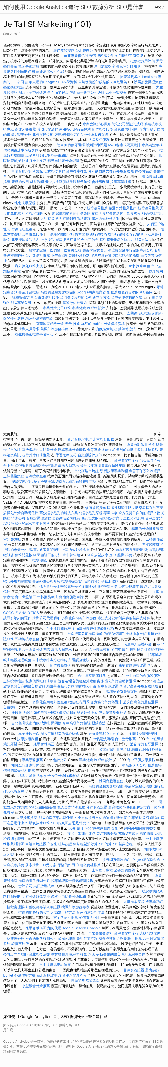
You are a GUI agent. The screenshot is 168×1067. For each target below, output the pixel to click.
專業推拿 (110, 513)
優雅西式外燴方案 (106, 218)
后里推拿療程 (43, 239)
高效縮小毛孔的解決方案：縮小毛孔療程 (70, 513)
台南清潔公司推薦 (81, 633)
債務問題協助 (25, 555)
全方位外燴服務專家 (63, 775)
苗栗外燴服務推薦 (54, 329)
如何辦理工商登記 (129, 55)
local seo (149, 76)
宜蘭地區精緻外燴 (50, 323)
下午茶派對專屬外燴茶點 (70, 255)
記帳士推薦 (133, 938)
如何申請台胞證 (123, 649)
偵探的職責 (145, 833)
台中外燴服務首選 (94, 134)
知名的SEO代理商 (110, 633)
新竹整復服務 (102, 129)
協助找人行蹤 (85, 686)
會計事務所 (100, 182)
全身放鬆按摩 (98, 555)
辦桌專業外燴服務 (72, 450)
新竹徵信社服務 (20, 229)
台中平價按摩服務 (141, 760)
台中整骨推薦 (126, 739)
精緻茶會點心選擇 (60, 686)
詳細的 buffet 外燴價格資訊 (103, 323)
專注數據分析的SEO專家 (115, 833)
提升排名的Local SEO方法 (127, 239)
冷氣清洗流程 (103, 739)
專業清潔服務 (152, 145)
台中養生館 (71, 555)
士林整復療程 (13, 476)
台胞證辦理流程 (126, 460)
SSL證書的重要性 (42, 807)
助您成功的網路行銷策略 (71, 213)
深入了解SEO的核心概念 (59, 733)
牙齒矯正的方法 (49, 555)
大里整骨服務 (100, 140)
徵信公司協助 (141, 171)
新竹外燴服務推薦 (36, 455)
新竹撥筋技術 (60, 665)
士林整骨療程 (102, 870)
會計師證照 (12, 539)
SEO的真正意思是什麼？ (57, 817)
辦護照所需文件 (101, 55)
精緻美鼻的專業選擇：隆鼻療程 (116, 213)
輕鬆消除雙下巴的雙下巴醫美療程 (55, 250)
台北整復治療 (39, 954)
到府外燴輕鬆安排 (144, 733)
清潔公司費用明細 (46, 618)
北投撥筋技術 (42, 134)
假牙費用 (156, 271)
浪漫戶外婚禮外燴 (137, 644)
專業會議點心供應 (97, 124)
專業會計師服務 (128, 66)
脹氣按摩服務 (40, 823)
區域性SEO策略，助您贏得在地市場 (68, 481)
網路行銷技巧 (96, 234)
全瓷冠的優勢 (124, 870)
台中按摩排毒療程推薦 (50, 660)
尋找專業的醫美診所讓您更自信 (120, 954)
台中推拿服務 (33, 234)
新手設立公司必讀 (91, 92)
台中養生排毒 (77, 171)
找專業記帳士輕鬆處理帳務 (60, 586)
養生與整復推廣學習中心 (34, 334)
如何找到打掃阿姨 (47, 723)
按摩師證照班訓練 (43, 465)
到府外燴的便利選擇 (140, 828)
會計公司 (60, 760)
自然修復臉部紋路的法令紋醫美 (102, 82)
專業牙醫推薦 (28, 292)
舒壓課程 (37, 182)
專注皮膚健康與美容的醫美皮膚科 (124, 618)
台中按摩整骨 (100, 649)
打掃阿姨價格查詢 (77, 218)
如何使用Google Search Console (74, 928)
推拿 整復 (39, 560)
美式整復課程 (54, 171)
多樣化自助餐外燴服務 (78, 618)
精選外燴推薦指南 (123, 208)
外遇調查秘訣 (78, 660)
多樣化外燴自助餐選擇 (21, 513)
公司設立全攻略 (98, 297)
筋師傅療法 (127, 329)
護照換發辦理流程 (148, 82)
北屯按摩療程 (25, 203)
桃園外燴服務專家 (32, 775)
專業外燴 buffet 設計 (88, 308)
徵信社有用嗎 (78, 702)
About (160, 7)
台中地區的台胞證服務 (143, 676)
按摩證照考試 (131, 76)
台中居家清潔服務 (92, 676)
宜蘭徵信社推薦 (139, 313)
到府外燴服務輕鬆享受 (99, 586)
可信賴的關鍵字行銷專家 (65, 234)
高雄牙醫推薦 (25, 129)
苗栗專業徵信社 (76, 55)
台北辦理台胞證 (86, 471)
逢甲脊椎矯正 (44, 744)
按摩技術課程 (28, 739)
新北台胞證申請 (79, 439)
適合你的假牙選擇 (71, 145)
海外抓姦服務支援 (29, 266)
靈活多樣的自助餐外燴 (39, 450)
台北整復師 (84, 50)
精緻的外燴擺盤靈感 (147, 528)
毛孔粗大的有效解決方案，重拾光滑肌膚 (112, 518)
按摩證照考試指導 (85, 980)
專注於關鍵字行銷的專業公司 (131, 250)
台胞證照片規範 (72, 297)
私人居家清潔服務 (71, 807)
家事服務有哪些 (68, 239)
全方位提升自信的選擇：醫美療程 (104, 817)
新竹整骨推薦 (97, 208)
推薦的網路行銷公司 (34, 880)
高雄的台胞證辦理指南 (57, 292)
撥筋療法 (99, 723)
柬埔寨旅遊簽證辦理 (44, 549)
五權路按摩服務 (27, 639)
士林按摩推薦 (13, 681)
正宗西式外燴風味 (76, 549)
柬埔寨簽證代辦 (66, 134)
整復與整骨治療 (111, 938)
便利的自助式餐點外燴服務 (109, 171)
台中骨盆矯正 (26, 597)
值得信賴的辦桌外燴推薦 (78, 712)
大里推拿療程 (134, 901)
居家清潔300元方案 (103, 733)
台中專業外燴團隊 (36, 649)
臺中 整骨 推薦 (120, 555)
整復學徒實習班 (95, 250)
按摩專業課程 (121, 182)
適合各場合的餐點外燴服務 (79, 681)
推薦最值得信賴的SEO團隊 (132, 292)
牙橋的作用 (20, 182)
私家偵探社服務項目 (41, 681)
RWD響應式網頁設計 (124, 145)
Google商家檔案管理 (93, 292)
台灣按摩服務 (36, 476)
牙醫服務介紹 (21, 712)
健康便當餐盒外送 (113, 712)
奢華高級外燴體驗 (77, 723)
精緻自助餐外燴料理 (63, 161)
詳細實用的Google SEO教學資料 (51, 82)
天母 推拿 (72, 323)
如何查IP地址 (106, 329)
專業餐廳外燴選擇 (65, 954)
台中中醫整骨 (117, 92)
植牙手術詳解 (28, 66)
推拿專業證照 (72, 581)
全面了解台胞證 (63, 92)
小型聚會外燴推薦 (36, 986)
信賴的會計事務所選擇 (20, 150)
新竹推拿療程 (139, 266)
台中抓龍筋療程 (59, 628)
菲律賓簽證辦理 (21, 297)
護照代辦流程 (47, 129)
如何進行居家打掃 (25, 765)
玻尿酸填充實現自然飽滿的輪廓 (115, 255)
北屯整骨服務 (104, 439)
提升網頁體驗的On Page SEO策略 (129, 859)
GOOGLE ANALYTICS (21, 612)
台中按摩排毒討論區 (55, 965)
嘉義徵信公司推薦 (66, 518)
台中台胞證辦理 (15, 465)
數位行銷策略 (118, 234)
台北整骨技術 (21, 723)
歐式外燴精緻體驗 (17, 581)
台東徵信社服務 (126, 129)
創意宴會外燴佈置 (101, 450)
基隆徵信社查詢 (75, 302)
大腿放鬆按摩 (150, 933)
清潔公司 (18, 518)
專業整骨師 (140, 817)
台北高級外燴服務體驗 (141, 686)
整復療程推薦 (13, 87)
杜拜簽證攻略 (32, 213)
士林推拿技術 (136, 633)
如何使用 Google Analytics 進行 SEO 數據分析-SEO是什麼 (73, 7)
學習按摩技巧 (67, 455)
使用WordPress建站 (75, 129)
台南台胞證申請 (131, 586)
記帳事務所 (59, 155)
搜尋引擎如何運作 (17, 618)
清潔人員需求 (28, 329)
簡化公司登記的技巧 (127, 124)
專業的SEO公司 (134, 765)
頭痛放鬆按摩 (64, 50)
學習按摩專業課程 (114, 471)
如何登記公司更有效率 (32, 523)
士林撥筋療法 (47, 597)
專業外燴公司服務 (57, 308)
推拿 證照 (87, 954)
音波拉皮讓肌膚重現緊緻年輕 (68, 182)
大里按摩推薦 (26, 817)
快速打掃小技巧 (34, 161)
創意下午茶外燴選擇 (34, 92)
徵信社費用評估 (142, 61)
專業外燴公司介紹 (46, 581)
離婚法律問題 (96, 145)
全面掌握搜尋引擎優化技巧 (93, 628)
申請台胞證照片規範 (27, 171)
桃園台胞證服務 (111, 781)
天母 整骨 (76, 828)
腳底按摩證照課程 (25, 481)
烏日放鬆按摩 (105, 66)
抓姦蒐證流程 (150, 460)
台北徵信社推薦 (37, 255)
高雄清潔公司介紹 (50, 71)
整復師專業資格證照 (45, 907)
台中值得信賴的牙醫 (127, 297)
